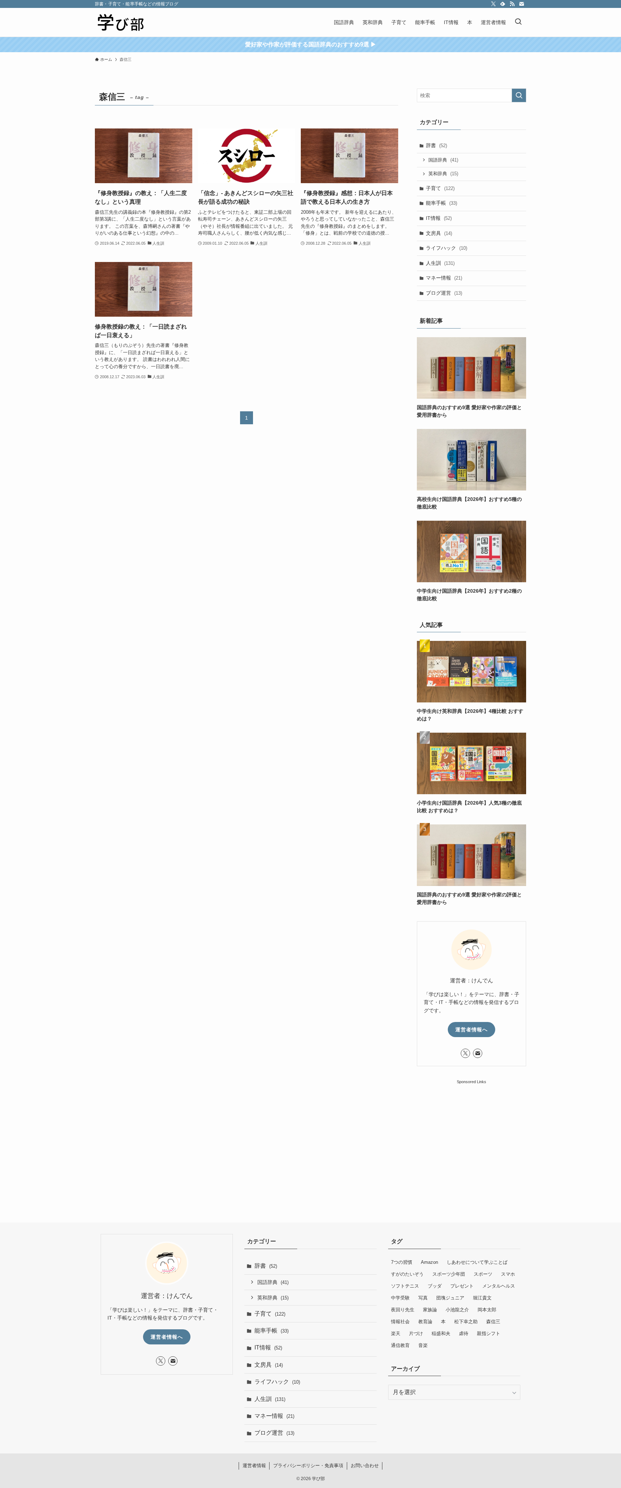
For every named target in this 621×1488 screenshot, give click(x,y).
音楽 (423, 1345)
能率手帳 (441, 203)
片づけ (416, 1333)
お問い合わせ (365, 1465)
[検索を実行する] (519, 95)
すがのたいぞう (407, 1274)
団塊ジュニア (450, 1298)
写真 (423, 1298)
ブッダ (435, 1286)
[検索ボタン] (518, 22)
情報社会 (400, 1321)
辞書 (436, 145)
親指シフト (488, 1333)
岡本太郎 (487, 1309)
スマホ (508, 1274)
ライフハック (446, 248)
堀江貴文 (482, 1298)
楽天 (395, 1333)
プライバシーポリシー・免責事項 (308, 1465)
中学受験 (400, 1298)
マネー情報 (444, 278)
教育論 (425, 1321)
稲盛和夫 (441, 1333)
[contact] (521, 4)
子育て (440, 188)
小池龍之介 (457, 1309)
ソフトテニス (405, 1286)
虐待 (463, 1333)
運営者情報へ (471, 1029)
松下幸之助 (466, 1321)
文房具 (439, 233)
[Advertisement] (471, 1130)
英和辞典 (443, 173)
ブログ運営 (444, 293)
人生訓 (440, 263)
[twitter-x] (493, 4)
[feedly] (502, 4)
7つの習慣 (401, 1262)
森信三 (493, 1321)
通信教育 (400, 1345)
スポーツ (483, 1274)
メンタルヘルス (498, 1286)
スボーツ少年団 (448, 1274)
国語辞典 (443, 160)
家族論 (430, 1309)
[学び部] (120, 22)
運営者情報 (254, 1465)
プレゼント (462, 1286)
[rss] (512, 4)
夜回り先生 (402, 1309)
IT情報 (439, 218)
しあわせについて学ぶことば (477, 1262)
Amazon (429, 1262)
